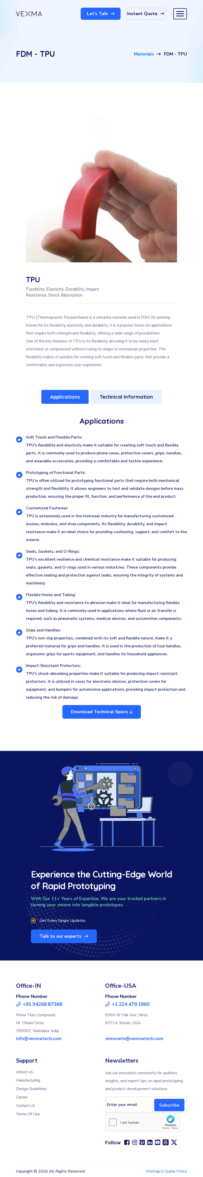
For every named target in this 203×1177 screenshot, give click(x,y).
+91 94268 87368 (42, 1004)
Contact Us (25, 1105)
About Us (24, 1072)
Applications (65, 397)
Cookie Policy (175, 1171)
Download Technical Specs (99, 712)
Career (21, 1097)
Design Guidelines (31, 1089)
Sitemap (153, 1171)
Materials (144, 54)
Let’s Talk (98, 14)
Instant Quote (143, 14)
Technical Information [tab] (126, 397)
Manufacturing (28, 1080)
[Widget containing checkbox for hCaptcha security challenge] (142, 1122)
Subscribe (169, 1105)
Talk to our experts (61, 936)
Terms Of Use (28, 1114)
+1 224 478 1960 (130, 1004)
